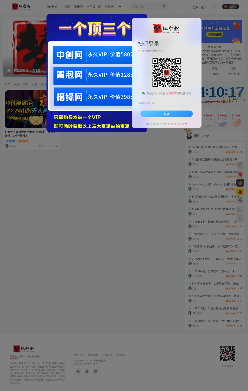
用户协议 (171, 123)
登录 (166, 114)
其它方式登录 (149, 50)
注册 (160, 50)
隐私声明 (183, 123)
